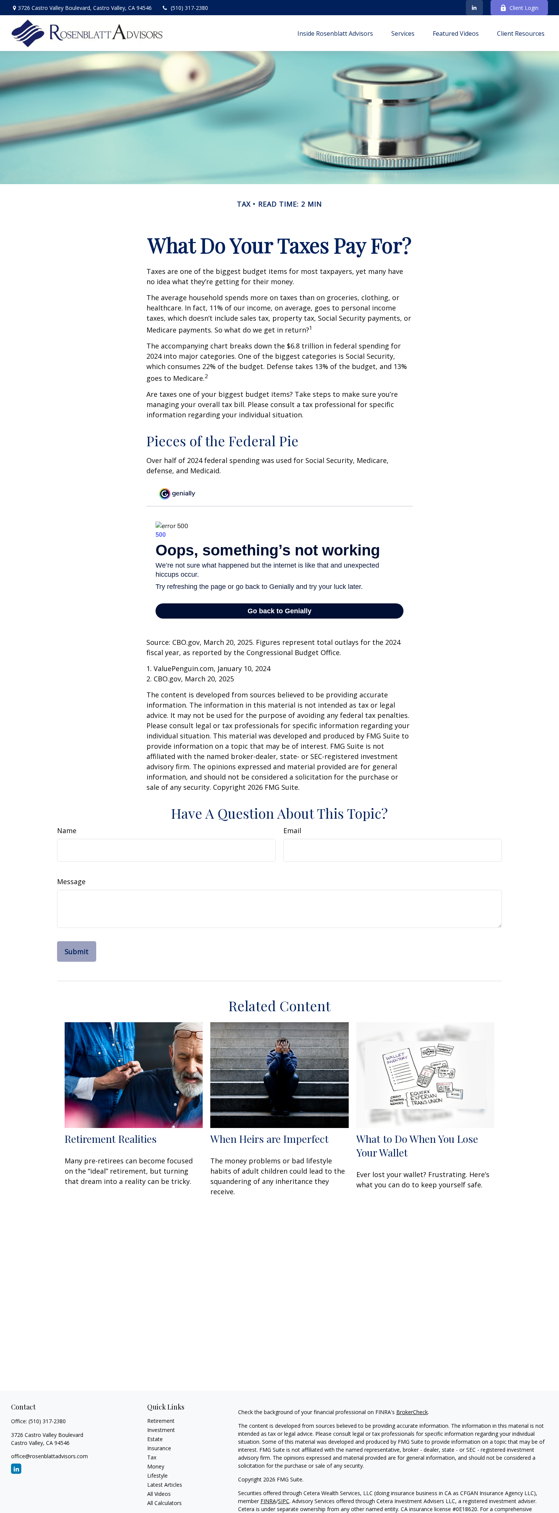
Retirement (161, 1420)
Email (292, 830)
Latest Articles (164, 1484)
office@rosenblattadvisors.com (49, 1456)
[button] (335, 33)
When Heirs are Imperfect (269, 1138)
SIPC (283, 1501)
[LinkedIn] (474, 7)
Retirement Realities (111, 1138)
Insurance (159, 1448)
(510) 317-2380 (189, 7)
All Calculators (164, 1503)
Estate (155, 1439)
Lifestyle (157, 1475)
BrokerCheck (412, 1412)
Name (66, 830)
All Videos (159, 1493)
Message (71, 881)
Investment (161, 1429)
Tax (151, 1457)
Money (155, 1466)
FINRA (268, 1501)
